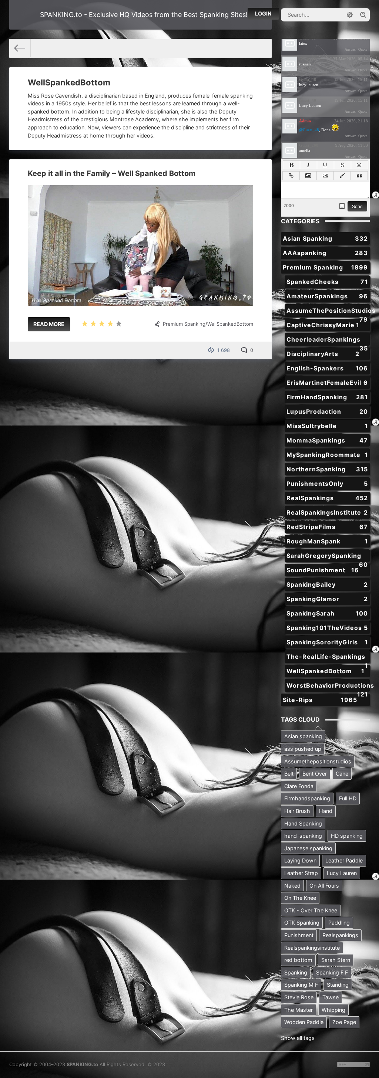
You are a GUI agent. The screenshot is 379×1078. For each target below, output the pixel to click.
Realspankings (340, 935)
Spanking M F (301, 985)
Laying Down (300, 860)
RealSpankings (327, 498)
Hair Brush (297, 811)
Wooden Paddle (303, 1022)
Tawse (330, 997)
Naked (292, 885)
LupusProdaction (327, 411)
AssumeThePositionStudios (328, 312)
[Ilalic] (308, 164)
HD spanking (347, 836)
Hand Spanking (303, 823)
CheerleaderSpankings (327, 341)
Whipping (333, 1010)
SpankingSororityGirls (327, 642)
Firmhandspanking (307, 798)
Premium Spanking (184, 324)
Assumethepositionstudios (317, 761)
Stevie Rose (298, 997)
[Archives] (342, 206)
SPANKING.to (82, 1064)
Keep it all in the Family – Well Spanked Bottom (111, 173)
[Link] (291, 175)
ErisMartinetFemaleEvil (327, 382)
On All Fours (324, 885)
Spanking (295, 972)
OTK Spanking (301, 922)
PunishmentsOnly (327, 483)
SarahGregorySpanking (327, 557)
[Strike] (342, 164)
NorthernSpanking (327, 469)
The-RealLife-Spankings (327, 658)
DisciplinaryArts (322, 353)
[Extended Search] (349, 14)
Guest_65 (307, 59)
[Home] (20, 48)
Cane (342, 773)
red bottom (298, 960)
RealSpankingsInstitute (327, 512)
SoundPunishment (322, 570)
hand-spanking (303, 836)
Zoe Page (344, 1022)
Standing (338, 985)
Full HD (347, 798)
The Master (298, 1010)
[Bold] (291, 164)
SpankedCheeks (327, 281)
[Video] (325, 175)
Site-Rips (320, 700)
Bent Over (314, 773)
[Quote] (359, 175)
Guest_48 (307, 79)
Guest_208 (308, 145)
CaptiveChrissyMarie (322, 325)
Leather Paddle (344, 860)
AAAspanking (325, 253)
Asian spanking (303, 736)
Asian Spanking (325, 238)
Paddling (339, 922)
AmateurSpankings (327, 296)
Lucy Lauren (342, 873)
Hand (325, 811)
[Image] (308, 175)
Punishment (298, 935)
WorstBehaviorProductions (328, 687)
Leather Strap (301, 873)
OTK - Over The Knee (310, 910)
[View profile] (289, 43)
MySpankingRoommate (327, 454)
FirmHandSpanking (327, 397)
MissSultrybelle (327, 426)
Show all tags (298, 1038)
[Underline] (325, 164)
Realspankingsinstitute (312, 948)
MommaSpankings (327, 440)
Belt (289, 773)
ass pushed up (302, 749)
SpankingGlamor (327, 599)
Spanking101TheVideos (327, 627)
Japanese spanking (308, 848)
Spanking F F (332, 972)
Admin (305, 121)
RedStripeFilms (327, 526)
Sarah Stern (335, 960)
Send (357, 206)
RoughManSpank (327, 541)
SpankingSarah (327, 613)
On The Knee (300, 898)
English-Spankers (327, 368)
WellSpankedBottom (230, 324)
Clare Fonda (298, 786)
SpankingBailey (327, 584)
